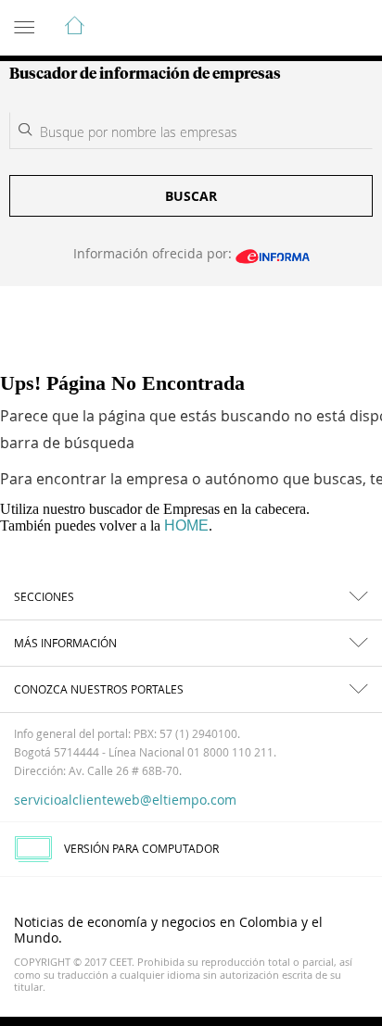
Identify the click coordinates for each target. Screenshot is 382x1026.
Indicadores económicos (311, 28)
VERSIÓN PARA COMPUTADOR (141, 848)
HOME (186, 525)
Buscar (191, 196)
